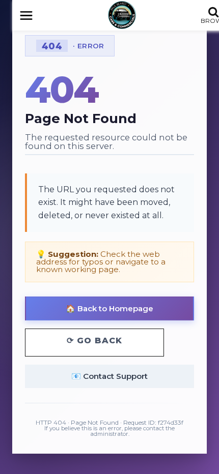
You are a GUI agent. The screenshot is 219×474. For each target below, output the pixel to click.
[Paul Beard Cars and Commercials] (122, 15)
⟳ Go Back (94, 340)
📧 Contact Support (109, 376)
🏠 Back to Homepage (109, 308)
